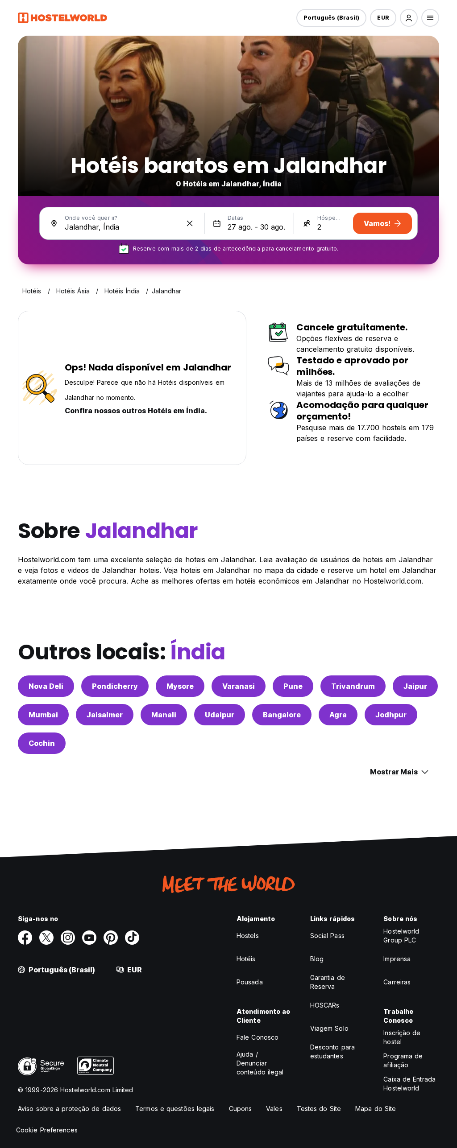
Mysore (180, 686)
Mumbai (43, 714)
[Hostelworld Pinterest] (111, 937)
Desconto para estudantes (332, 1051)
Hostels (248, 935)
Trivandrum (353, 686)
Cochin (42, 743)
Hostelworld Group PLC (401, 935)
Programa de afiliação (403, 1060)
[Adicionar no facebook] (25, 937)
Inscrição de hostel (401, 1037)
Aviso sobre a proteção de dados (69, 1108)
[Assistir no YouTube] (89, 937)
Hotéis (246, 959)
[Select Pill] (409, 18)
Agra (338, 714)
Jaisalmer (105, 714)
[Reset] (189, 223)
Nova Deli (46, 686)
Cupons (240, 1108)
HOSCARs (325, 1005)
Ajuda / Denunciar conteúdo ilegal (260, 1063)
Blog (317, 959)
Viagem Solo (329, 1028)
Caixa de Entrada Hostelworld (409, 1083)
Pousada (250, 982)
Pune (293, 686)
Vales (274, 1108)
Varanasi (238, 686)
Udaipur (219, 714)
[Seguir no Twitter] (46, 937)
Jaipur (415, 686)
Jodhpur (391, 714)
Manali (163, 714)
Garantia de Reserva (327, 982)
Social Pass (327, 935)
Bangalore (282, 714)
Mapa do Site (375, 1108)
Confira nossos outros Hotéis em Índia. (136, 410)
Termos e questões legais (174, 1108)
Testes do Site (319, 1108)
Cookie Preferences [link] (47, 1130)
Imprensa (397, 959)
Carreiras (397, 982)
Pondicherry (115, 686)
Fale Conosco (257, 1037)
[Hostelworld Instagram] (68, 937)
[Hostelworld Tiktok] (132, 937)
